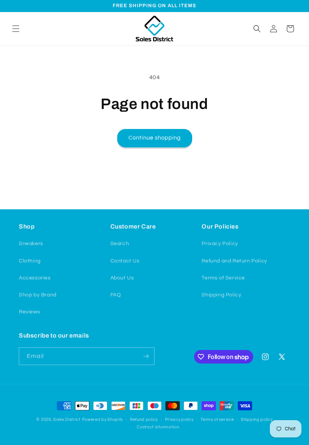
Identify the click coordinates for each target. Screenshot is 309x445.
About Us (122, 278)
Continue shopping (154, 138)
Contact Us (125, 261)
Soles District (67, 419)
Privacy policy (179, 419)
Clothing (30, 261)
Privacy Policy (220, 243)
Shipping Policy (221, 295)
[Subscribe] (146, 356)
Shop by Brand (38, 295)
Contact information (158, 427)
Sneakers (31, 243)
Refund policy (144, 419)
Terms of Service (223, 278)
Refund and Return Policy (234, 261)
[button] (16, 28)
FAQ (115, 295)
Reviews (29, 312)
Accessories (35, 278)
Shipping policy (257, 419)
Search (119, 243)
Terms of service (217, 419)
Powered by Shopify (102, 419)
